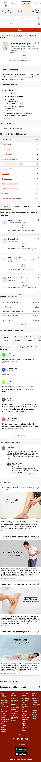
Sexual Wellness (4, 714)
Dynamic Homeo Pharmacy (10, 184)
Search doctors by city (14, 700)
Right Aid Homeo (7, 179)
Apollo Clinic (5, 174)
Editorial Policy (34, 715)
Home (2, 36)
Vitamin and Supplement (4, 703)
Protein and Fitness (4, 707)
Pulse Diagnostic (7, 154)
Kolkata (8, 36)
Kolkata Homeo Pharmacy (10, 159)
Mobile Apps (36, 705)
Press (34, 718)
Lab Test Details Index (24, 728)
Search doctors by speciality (14, 711)
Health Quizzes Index (24, 711)
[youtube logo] (26, 739)
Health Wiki (25, 698)
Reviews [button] (16, 207)
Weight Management (5, 718)
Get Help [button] (5, 207)
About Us (35, 698)
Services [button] (27, 207)
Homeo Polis (6, 149)
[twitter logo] (18, 739)
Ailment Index (24, 724)
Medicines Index (25, 720)
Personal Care (3, 726)
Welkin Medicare (6, 144)
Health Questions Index (25, 706)
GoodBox (4, 731)
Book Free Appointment (26, 3)
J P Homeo (5, 193)
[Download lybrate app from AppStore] (21, 755)
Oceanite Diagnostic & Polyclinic (11, 198)
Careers (34, 702)
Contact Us (35, 700)
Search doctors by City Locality (15, 705)
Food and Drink (4, 722)
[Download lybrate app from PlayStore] (21, 750)
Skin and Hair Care (4, 710)
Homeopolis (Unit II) (8, 169)
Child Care (4, 729)
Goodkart (4, 700)
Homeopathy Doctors (19, 36)
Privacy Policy (34, 711)
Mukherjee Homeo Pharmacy (10, 189)
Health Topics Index (26, 716)
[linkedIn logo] (22, 739)
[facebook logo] (14, 739)
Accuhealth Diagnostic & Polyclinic (12, 164)
